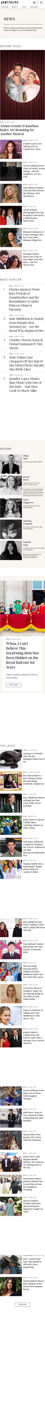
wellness (34, 7)
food (24, 7)
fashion (4, 7)
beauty (15, 7)
